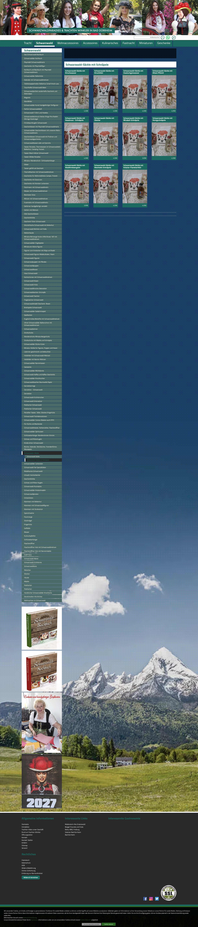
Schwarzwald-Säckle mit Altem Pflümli (162, 72)
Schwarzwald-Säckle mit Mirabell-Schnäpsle (133, 119)
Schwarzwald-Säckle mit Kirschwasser (75, 72)
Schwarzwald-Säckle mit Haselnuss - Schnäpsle (75, 119)
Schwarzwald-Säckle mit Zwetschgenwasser (133, 72)
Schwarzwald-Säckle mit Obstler (104, 119)
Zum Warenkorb (173, 36)
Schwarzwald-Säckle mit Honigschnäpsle (162, 119)
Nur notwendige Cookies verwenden (91, 924)
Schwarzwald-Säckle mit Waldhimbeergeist (75, 166)
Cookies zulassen (108, 924)
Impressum (34, 920)
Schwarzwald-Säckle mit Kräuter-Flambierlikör (133, 166)
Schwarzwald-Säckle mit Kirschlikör (104, 72)
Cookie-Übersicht (86, 920)
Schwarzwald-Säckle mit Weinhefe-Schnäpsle (104, 166)
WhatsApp (168, 37)
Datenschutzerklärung (30, 917)
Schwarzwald (32, 50)
